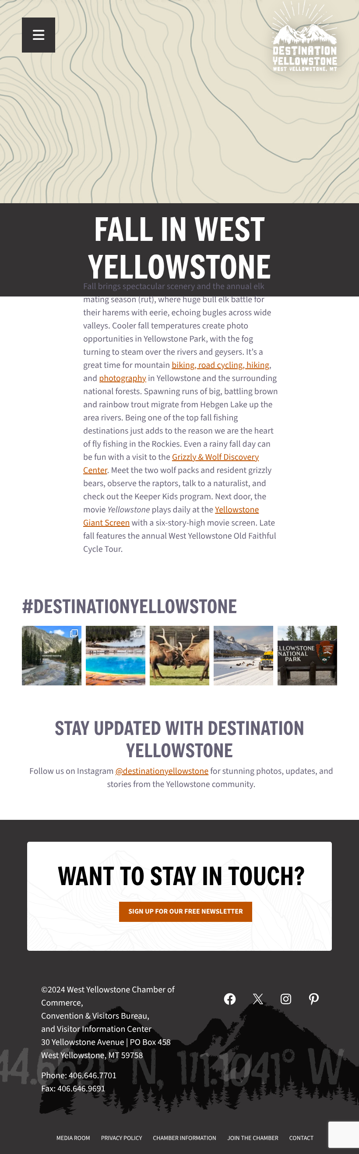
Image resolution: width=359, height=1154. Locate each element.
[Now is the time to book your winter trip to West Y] (243, 655)
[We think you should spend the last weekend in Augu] (115, 655)
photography (122, 378)
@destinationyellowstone (162, 771)
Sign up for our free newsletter (185, 912)
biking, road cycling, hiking (220, 365)
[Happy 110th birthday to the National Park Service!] (307, 655)
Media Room (73, 1138)
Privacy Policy (121, 1138)
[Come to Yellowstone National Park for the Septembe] (179, 655)
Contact (301, 1138)
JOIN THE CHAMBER (252, 1138)
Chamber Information (184, 1138)
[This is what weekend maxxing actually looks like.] (51, 655)
